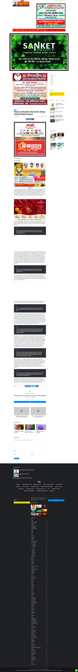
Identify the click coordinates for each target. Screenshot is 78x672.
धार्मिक (32, 583)
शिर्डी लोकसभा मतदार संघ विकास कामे (36, 647)
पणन (32, 595)
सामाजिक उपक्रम (33, 657)
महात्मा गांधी (52, 490)
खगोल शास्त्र (32, 558)
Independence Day (35, 486)
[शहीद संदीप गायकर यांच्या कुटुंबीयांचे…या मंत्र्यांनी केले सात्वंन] (30, 427)
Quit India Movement (40, 488)
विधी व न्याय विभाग (33, 636)
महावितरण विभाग (33, 618)
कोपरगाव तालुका (17, 30)
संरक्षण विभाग (33, 654)
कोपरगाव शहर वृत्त (33, 555)
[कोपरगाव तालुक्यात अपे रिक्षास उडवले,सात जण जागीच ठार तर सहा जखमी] (52, 120)
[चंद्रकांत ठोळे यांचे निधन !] (44, 506)
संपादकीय (30, 30)
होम (13, 30)
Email (15, 454)
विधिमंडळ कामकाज (33, 634)
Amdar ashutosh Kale (27, 484)
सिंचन (32, 661)
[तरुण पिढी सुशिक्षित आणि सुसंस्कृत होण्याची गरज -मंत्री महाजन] (33, 507)
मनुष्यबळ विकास (33, 612)
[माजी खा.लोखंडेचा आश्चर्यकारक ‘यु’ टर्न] (52, 109)
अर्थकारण (32, 524)
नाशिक (32, 587)
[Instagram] (60, 1)
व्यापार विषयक (33, 644)
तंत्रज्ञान (32, 574)
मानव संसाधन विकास (33, 622)
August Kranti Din (37, 484)
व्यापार (32, 643)
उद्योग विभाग (32, 537)
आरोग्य (41, 30)
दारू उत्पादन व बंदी (33, 577)
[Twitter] (58, 1)
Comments (62, 100)
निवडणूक (34, 30)
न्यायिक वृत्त (32, 594)
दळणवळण (32, 576)
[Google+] (55, 1)
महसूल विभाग (33, 615)
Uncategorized (34, 545)
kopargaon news (58, 486)
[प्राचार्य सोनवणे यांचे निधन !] (44, 514)
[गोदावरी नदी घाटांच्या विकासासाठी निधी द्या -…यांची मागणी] (33, 511)
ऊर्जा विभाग (32, 538)
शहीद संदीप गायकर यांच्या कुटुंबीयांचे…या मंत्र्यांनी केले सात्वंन (29, 432)
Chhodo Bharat (59, 484)
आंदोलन (32, 530)
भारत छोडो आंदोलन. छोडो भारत (42, 490)
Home (15, 108)
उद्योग (32, 534)
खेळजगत (32, 559)
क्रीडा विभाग (32, 556)
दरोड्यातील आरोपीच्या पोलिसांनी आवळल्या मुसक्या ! (53, 148)
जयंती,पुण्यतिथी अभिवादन (34, 569)
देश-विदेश (22, 30)
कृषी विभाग (33, 551)
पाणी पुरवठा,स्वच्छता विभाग (34, 602)
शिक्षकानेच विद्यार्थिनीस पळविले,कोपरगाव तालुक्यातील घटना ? (59, 104)
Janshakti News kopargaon (47, 486)
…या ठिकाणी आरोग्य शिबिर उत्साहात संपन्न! (53, 140)
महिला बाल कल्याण (33, 619)
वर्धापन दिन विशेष (33, 630)
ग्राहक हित (32, 563)
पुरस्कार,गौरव (33, 605)
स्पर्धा (32, 662)
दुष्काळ (32, 580)
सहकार (32, 655)
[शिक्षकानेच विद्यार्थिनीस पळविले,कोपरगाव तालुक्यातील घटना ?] (52, 104)
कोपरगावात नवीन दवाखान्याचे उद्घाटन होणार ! (59, 148)
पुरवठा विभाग (33, 604)
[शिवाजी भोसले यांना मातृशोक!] (39, 514)
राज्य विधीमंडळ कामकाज (34, 623)
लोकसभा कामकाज (33, 626)
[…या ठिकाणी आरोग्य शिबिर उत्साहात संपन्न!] (53, 135)
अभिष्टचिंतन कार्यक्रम (33, 523)
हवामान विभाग (33, 664)
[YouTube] (59, 1)
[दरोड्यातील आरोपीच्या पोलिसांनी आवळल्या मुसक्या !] (53, 145)
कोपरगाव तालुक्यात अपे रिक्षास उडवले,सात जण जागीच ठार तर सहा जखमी (60, 120)
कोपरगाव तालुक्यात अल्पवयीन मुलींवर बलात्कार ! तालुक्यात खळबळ (23, 477)
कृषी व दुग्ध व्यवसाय (33, 542)
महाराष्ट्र (26, 30)
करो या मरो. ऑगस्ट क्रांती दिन (29, 490)
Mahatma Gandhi (30, 488)
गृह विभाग (32, 560)
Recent (56, 100)
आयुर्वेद (32, 531)
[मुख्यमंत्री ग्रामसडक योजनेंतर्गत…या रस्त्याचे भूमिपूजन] (41, 427)
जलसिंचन (32, 573)
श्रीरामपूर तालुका (33, 650)
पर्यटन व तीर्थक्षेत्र (33, 598)
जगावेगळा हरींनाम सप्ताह (34, 566)
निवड (32, 590)
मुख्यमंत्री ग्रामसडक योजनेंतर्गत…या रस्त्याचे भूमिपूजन (40, 432)
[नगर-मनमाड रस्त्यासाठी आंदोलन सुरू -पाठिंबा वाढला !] (39, 506)
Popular (51, 100)
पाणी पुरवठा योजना (33, 601)
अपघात (32, 520)
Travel (48, 488)
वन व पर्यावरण (33, 627)
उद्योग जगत (32, 535)
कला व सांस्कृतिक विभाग (34, 541)
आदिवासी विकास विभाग (34, 528)
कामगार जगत (33, 549)
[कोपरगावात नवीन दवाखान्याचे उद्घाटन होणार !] (60, 144)
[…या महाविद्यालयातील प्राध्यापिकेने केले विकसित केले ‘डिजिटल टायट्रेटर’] (44, 510)
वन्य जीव (32, 629)
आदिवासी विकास (33, 527)
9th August (17, 484)
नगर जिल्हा (18, 108)
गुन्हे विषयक (37, 30)
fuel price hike (25, 486)
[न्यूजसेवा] (21, 4)
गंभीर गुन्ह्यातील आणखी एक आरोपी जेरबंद (60, 138)
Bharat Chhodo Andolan (48, 484)
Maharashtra (21, 488)
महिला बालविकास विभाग (34, 620)
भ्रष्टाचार (32, 611)
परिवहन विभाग (33, 597)
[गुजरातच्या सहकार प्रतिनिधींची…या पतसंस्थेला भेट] (39, 510)
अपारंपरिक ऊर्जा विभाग (34, 521)
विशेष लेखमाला (33, 640)
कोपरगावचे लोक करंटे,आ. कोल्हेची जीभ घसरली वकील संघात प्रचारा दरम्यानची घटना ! (59, 116)
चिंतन (32, 565)
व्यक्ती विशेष (32, 641)
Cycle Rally (18, 486)
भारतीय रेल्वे (32, 608)
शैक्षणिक (32, 648)
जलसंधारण (32, 570)
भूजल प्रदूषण (32, 609)
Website (32, 454)
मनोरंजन (32, 613)
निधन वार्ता (45, 30)
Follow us (15, 499)
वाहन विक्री (32, 633)
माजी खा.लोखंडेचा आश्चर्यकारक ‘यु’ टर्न (24, 473)
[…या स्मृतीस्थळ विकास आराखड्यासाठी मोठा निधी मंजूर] (19, 427)
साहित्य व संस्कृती (33, 659)
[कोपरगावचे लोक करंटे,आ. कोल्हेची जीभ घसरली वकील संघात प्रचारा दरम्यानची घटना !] (52, 116)
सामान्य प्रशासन (33, 658)
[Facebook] (56, 1)
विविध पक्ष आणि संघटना (34, 637)
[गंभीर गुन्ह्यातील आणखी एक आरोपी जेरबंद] (60, 134)
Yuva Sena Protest (56, 488)
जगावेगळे (32, 567)
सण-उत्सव (32, 651)
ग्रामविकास (32, 562)
